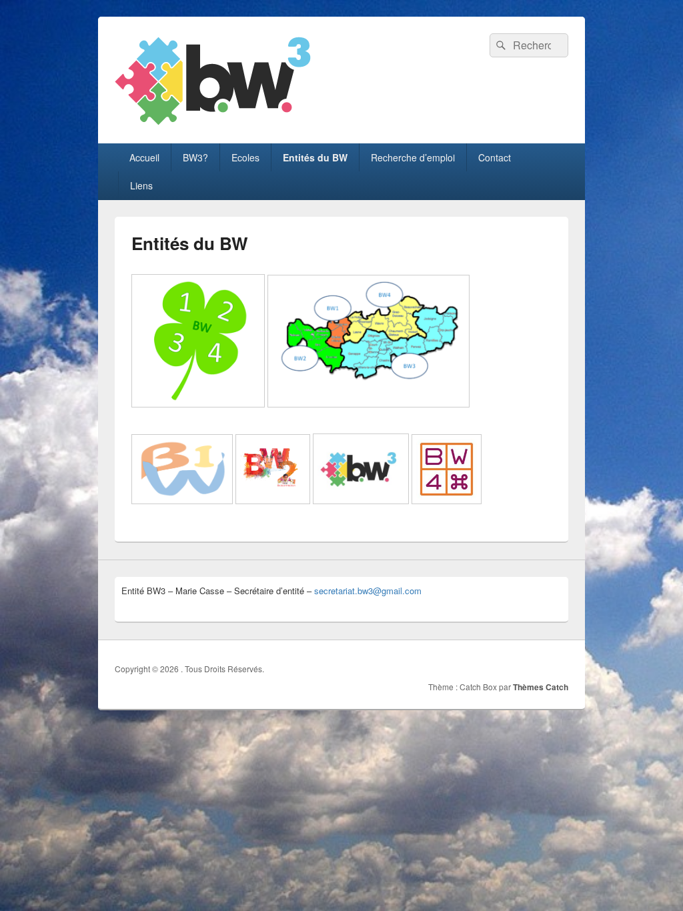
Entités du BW (315, 157)
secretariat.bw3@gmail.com (368, 590)
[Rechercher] (500, 45)
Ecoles (245, 157)
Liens (141, 185)
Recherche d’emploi (413, 157)
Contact (494, 157)
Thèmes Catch (540, 687)
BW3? (195, 157)
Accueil (144, 157)
